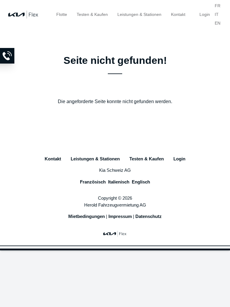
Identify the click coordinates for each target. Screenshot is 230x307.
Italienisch (118, 181)
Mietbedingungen (86, 216)
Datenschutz (148, 216)
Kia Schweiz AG (115, 170)
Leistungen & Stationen (139, 14)
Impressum (120, 216)
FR (217, 5)
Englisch (141, 181)
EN (217, 23)
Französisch (93, 181)
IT (217, 14)
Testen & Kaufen (92, 14)
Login (204, 14)
